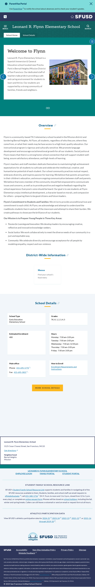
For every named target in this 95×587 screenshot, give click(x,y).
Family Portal (47, 473)
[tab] (47, 108)
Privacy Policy (67, 550)
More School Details (47, 388)
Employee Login (24, 473)
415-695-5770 (22, 368)
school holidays (70, 499)
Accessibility (21, 550)
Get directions (10, 450)
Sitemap (82, 550)
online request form (33, 499)
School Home (11, 35)
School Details (29, 35)
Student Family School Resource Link (28, 490)
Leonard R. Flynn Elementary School (47, 471)
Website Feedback (27, 553)
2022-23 (65, 518)
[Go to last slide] (3, 77)
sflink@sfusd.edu (12, 496)
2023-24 (56, 518)
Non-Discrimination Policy (44, 550)
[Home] (82, 17)
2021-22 (75, 518)
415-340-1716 (31, 496)
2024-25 (46, 518)
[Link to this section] (55, 125)
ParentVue (17, 9)
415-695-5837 (20, 372)
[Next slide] (92, 77)
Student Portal (70, 473)
